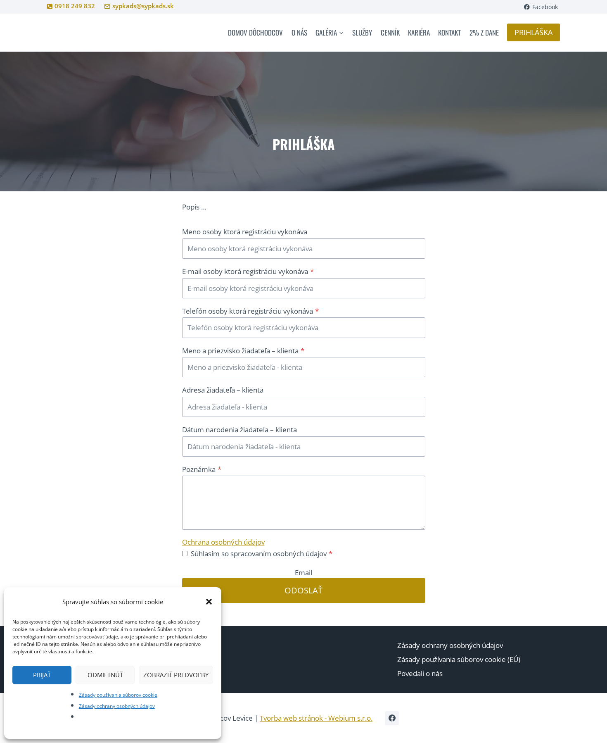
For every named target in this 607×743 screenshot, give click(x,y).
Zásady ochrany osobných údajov (117, 706)
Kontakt (449, 32)
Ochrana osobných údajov (223, 542)
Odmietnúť (105, 675)
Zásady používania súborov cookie (118, 694)
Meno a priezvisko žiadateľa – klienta (243, 350)
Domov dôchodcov (255, 32)
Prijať (42, 675)
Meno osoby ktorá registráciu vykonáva (244, 231)
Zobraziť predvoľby (176, 675)
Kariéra (419, 32)
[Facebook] (392, 718)
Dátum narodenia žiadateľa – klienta (239, 429)
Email (303, 572)
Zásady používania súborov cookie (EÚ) (458, 659)
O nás (299, 32)
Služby (362, 32)
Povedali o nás (420, 673)
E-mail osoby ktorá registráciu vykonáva (248, 271)
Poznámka (201, 469)
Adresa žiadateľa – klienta (222, 390)
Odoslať (303, 590)
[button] (209, 602)
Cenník (390, 32)
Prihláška (533, 32)
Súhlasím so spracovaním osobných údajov (261, 553)
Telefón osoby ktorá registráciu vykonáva (250, 311)
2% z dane (484, 32)
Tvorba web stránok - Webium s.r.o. (316, 718)
